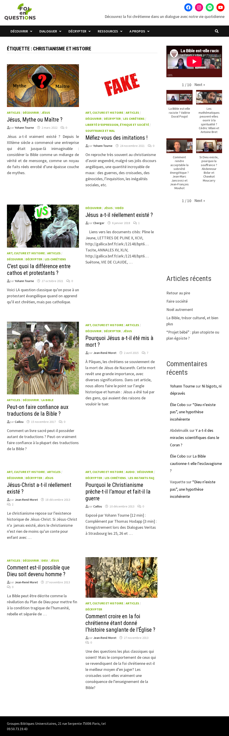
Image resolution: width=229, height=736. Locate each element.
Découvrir (19, 31)
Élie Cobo (178, 404)
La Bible (47, 400)
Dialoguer (48, 31)
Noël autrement (179, 309)
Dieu (44, 560)
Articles (13, 113)
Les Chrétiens (133, 119)
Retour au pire (178, 292)
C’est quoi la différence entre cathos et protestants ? (38, 269)
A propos (137, 31)
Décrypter (77, 31)
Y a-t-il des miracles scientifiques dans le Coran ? (194, 437)
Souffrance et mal (100, 131)
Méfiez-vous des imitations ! (116, 138)
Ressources (108, 31)
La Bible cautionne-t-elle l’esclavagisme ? (196, 463)
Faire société (177, 301)
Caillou (19, 422)
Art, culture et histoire (104, 113)
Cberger (98, 223)
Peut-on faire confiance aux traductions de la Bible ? (37, 410)
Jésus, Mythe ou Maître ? (34, 119)
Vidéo (119, 208)
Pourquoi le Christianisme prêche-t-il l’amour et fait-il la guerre (118, 492)
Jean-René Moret (104, 353)
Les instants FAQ (141, 478)
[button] (199, 84)
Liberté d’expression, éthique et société (117, 125)
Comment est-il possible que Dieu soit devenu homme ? (38, 571)
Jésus (45, 113)
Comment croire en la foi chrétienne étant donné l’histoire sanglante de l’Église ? (120, 623)
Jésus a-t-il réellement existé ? (119, 215)
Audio (130, 472)
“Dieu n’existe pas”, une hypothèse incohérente (193, 412)
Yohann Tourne (24, 128)
